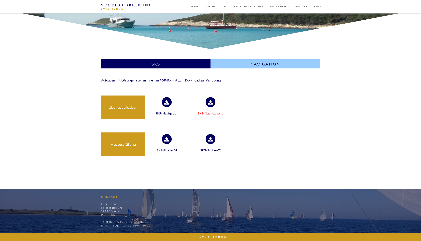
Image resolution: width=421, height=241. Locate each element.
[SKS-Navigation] (167, 102)
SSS (236, 6)
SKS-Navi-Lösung (210, 113)
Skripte (259, 6)
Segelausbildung (127, 5)
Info (315, 6)
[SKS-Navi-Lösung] (210, 102)
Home (195, 6)
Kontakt (301, 6)
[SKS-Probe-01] (167, 139)
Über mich (211, 6)
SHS (246, 6)
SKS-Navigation (166, 113)
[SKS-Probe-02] (210, 139)
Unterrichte (279, 6)
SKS (226, 6)
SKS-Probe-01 (167, 150)
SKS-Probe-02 (210, 150)
